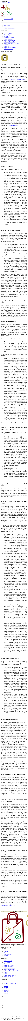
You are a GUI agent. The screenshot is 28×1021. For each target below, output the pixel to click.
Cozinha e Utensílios (9, 952)
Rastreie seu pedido (5, 2)
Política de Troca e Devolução (11, 43)
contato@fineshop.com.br (10, 983)
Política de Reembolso (9, 42)
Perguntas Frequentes (9, 37)
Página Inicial (7, 25)
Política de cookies (8, 49)
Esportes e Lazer (8, 954)
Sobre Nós (6, 46)
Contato (6, 36)
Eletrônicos (6, 951)
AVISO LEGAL (8, 33)
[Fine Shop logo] (6, 16)
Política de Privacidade (9, 28)
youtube (6, 991)
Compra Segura (7, 34)
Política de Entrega (8, 39)
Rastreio (6, 44)
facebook (6, 986)
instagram (6, 988)
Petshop (6, 955)
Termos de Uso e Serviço (10, 47)
